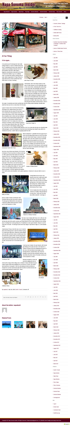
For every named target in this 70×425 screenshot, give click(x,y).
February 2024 (56, 131)
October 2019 (56, 278)
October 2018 (56, 311)
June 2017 (56, 354)
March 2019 (56, 299)
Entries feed (56, 407)
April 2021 (56, 229)
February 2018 (56, 330)
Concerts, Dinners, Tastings (59, 23)
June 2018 (56, 318)
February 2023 (56, 168)
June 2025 (56, 85)
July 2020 (55, 256)
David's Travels (19, 289)
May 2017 (55, 357)
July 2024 (55, 116)
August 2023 (56, 149)
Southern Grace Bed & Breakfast (60, 42)
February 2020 (56, 269)
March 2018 (56, 327)
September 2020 (57, 250)
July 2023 (55, 152)
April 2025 (56, 91)
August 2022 (56, 183)
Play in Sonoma (57, 385)
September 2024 (57, 109)
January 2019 (56, 305)
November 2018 (57, 308)
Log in (55, 404)
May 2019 (55, 293)
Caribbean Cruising (57, 29)
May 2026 (55, 64)
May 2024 (55, 122)
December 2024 (57, 100)
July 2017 (55, 351)
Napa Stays (56, 376)
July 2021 (55, 220)
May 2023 (55, 158)
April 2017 (56, 360)
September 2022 (57, 180)
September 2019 (57, 281)
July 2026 (55, 57)
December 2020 (57, 241)
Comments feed (57, 410)
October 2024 (56, 106)
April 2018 (56, 324)
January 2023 (56, 171)
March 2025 (56, 94)
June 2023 (56, 155)
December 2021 (57, 207)
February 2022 (56, 201)
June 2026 (56, 60)
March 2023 (56, 165)
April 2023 (56, 161)
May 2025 (55, 88)
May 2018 (55, 321)
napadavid (5, 289)
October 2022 (56, 177)
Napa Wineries (56, 379)
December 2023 (57, 137)
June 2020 (56, 259)
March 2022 (56, 198)
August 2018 (56, 314)
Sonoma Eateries (57, 388)
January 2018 (56, 333)
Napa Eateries (56, 373)
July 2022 (55, 186)
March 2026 (56, 70)
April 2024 (56, 125)
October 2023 (56, 143)
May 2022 (55, 192)
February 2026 (56, 73)
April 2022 (56, 195)
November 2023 (57, 140)
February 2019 (56, 302)
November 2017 (57, 339)
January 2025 (56, 97)
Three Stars (59, 51)
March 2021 (56, 232)
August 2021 (56, 217)
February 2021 (56, 235)
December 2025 (57, 79)
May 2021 (55, 226)
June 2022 (56, 189)
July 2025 (55, 82)
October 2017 (56, 342)
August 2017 (56, 348)
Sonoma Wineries (57, 394)
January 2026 (56, 76)
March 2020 (56, 265)
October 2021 (56, 210)
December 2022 (57, 174)
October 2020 (56, 247)
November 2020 (57, 244)
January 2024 (56, 134)
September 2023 (57, 146)
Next (46, 17)
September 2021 (57, 213)
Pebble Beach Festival (62, 48)
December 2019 (57, 272)
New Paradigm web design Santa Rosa (53, 420)
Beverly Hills (56, 35)
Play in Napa (56, 382)
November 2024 (57, 103)
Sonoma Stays (57, 391)
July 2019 (55, 287)
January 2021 (56, 238)
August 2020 (56, 253)
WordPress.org (57, 413)
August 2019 (56, 284)
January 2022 (56, 204)
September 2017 (57, 345)
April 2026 (56, 67)
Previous (41, 17)
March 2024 (56, 128)
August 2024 (56, 112)
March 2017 (56, 363)
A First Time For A (57, 26)
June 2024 (56, 119)
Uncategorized (57, 397)
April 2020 (56, 262)
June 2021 (56, 223)
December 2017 (57, 336)
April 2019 (56, 296)
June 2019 (56, 290)
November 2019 (57, 275)
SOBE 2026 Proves (57, 32)
